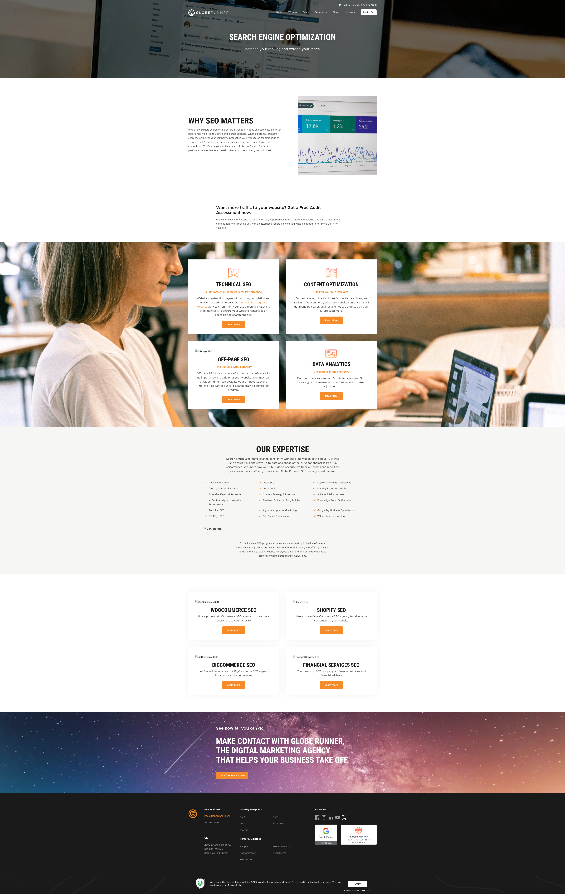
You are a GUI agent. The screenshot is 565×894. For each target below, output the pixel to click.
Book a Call (368, 12)
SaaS (243, 817)
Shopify (244, 846)
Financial (278, 823)
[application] (282, 885)
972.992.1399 (211, 822)
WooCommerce (282, 846)
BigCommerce (248, 853)
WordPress (246, 859)
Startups (244, 830)
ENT (275, 817)
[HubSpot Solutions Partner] (359, 835)
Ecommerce (279, 853)
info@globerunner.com (217, 816)
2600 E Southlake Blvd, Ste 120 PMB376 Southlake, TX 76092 (217, 849)
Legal (243, 823)
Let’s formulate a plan (232, 775)
